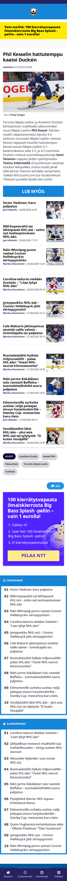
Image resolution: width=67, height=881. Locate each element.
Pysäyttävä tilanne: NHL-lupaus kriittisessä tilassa (32, 801)
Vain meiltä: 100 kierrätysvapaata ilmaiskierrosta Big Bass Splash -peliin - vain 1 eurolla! (32, 30)
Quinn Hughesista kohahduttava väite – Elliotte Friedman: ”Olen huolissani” (36, 826)
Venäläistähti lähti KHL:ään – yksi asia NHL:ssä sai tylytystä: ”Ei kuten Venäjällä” (22, 434)
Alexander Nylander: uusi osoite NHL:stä (32, 760)
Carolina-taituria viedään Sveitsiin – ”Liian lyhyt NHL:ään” (22, 282)
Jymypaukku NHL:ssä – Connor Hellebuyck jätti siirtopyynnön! (21, 306)
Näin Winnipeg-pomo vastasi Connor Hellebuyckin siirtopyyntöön (19, 255)
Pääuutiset (11, 464)
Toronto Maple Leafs (35, 464)
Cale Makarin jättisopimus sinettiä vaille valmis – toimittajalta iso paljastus (23, 329)
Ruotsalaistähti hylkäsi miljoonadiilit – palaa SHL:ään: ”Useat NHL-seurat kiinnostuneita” (20, 360)
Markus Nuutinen (14, 263)
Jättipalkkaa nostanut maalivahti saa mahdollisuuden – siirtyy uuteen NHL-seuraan (36, 748)
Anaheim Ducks (28, 456)
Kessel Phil (49, 456)
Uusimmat (15, 580)
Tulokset (10, 471)
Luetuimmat (16, 724)
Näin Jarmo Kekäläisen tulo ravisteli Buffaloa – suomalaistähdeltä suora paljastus (22, 384)
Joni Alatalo (10, 209)
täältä (48, 179)
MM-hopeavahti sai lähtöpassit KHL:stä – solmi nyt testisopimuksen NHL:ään (24, 231)
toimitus (8, 67)
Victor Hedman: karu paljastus (19, 204)
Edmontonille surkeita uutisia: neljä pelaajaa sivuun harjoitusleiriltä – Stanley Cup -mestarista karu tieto (22, 409)
